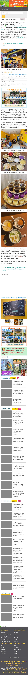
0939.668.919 (13, 667)
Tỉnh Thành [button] (13, 19)
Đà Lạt (2, 647)
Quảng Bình (17, 637)
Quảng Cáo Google (5, 639)
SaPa (15, 645)
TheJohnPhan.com (15, 668)
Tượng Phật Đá (14, 671)
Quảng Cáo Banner (5, 641)
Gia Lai (2, 645)
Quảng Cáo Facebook (6, 637)
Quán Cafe (8, 25)
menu (3, 20)
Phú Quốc (3, 653)
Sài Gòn (16, 653)
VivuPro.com (24, 668)
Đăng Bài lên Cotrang (6, 634)
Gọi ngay (8, 348)
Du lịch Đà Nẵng (9, 672)
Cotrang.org (18, 350)
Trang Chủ (8, 19)
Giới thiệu (3, 632)
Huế (3, 25)
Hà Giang (16, 647)
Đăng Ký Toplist (4, 636)
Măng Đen (3, 649)
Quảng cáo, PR (16, 665)
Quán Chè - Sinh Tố (17, 25)
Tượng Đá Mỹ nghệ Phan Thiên (14, 669)
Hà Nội (15, 651)
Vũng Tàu (3, 651)
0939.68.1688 (20, 667)
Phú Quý (16, 641)
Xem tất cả (13, 378)
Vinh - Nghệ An (17, 649)
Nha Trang (16, 639)
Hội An (15, 634)
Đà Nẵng (16, 632)
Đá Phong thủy (20, 672)
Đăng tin (22, 19)
